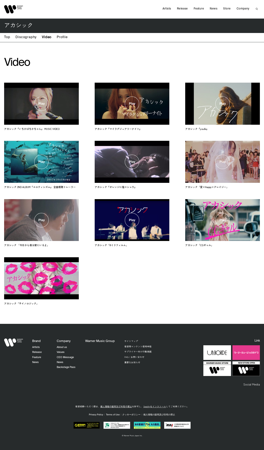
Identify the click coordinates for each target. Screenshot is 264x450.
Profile (62, 37)
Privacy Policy (96, 415)
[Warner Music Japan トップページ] (13, 9)
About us (62, 347)
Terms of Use (113, 415)
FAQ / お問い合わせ (134, 356)
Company (243, 8)
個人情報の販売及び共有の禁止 (116, 406)
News (213, 8)
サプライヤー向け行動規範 (138, 351)
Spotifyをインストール (154, 406)
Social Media (251, 384)
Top (7, 37)
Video (46, 37)
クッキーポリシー (131, 415)
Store (227, 8)
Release (182, 8)
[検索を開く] (257, 9)
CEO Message (65, 357)
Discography (26, 37)
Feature (199, 8)
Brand (36, 341)
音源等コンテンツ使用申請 (138, 346)
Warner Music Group (100, 341)
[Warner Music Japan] (13, 342)
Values (61, 352)
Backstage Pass (66, 367)
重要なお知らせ (132, 362)
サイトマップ (131, 341)
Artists (167, 8)
